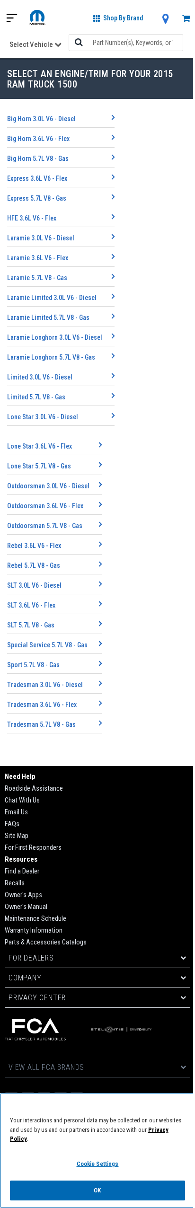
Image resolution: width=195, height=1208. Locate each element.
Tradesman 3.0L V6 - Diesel (45, 684)
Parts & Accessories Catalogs (46, 942)
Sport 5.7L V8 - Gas (33, 665)
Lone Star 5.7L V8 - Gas (39, 466)
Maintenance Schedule (35, 919)
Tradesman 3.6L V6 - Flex (42, 704)
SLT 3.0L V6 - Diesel (34, 585)
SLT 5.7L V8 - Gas (30, 625)
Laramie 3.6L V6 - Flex (37, 258)
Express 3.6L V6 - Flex (37, 178)
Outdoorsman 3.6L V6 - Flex (45, 506)
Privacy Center (37, 997)
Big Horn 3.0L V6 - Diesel (41, 119)
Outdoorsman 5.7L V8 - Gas (44, 525)
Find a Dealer (22, 871)
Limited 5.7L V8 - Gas (36, 397)
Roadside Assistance (34, 789)
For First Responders (33, 848)
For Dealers (31, 957)
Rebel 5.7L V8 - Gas (33, 565)
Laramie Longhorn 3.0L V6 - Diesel (54, 337)
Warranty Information (33, 930)
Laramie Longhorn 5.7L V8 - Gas (51, 357)
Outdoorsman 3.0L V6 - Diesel (48, 486)
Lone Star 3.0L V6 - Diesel (42, 417)
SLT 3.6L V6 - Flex (31, 605)
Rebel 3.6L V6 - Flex (34, 545)
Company (25, 977)
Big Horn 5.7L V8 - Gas (38, 158)
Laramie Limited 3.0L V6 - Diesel (52, 297)
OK (97, 1190)
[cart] (186, 19)
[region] (97, 1150)
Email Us (16, 812)
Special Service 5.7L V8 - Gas (47, 645)
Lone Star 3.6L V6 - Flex (39, 446)
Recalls (15, 883)
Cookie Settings (98, 1163)
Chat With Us (22, 800)
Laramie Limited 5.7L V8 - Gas (48, 317)
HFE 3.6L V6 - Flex (31, 218)
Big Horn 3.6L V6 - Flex (38, 138)
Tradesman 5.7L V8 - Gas (41, 724)
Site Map (16, 836)
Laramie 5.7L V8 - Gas (37, 278)
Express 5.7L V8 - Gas (36, 198)
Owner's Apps (23, 895)
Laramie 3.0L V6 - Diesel (40, 238)
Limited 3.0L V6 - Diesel (39, 377)
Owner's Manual (26, 907)
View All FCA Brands (46, 1067)
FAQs (12, 824)
